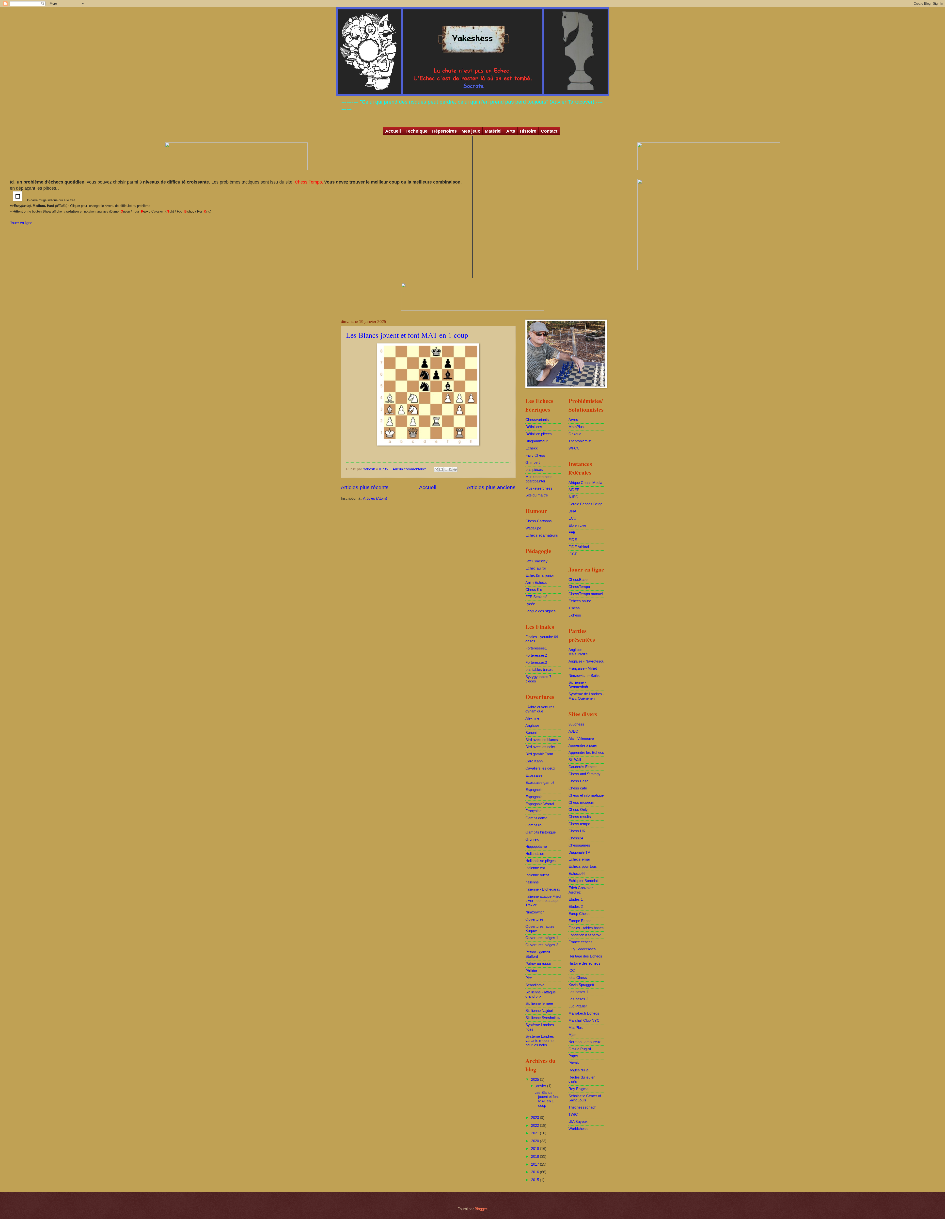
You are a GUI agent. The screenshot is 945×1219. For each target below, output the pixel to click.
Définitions (533, 427)
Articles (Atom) (375, 498)
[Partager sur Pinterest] (455, 469)
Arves (573, 420)
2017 (535, 1164)
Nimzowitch (534, 912)
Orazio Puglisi (579, 1049)
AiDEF (573, 490)
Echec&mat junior (539, 575)
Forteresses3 (536, 662)
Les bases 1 (578, 992)
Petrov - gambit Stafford (537, 954)
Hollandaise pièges (540, 861)
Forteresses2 (536, 655)
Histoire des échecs (584, 963)
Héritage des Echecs (585, 956)
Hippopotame (536, 847)
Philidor (531, 971)
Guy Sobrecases (582, 949)
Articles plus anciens (491, 487)
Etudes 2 (575, 907)
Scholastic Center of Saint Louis (584, 1098)
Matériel (493, 131)
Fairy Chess (535, 455)
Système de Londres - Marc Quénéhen (586, 696)
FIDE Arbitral (578, 547)
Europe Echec (579, 921)
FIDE (572, 540)
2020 (535, 1141)
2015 (535, 1180)
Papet (573, 1056)
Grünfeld (532, 839)
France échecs (580, 942)
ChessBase (577, 580)
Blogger (481, 1209)
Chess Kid (533, 590)
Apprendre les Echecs (586, 753)
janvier (541, 1086)
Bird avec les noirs (540, 747)
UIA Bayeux (578, 1122)
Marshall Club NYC (583, 1020)
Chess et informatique (586, 795)
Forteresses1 (536, 648)
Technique (416, 131)
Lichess (574, 615)
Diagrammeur (536, 441)
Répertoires (444, 131)
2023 (535, 1118)
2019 (535, 1149)
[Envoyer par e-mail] (436, 469)
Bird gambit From (539, 754)
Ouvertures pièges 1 (541, 938)
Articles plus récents (365, 487)
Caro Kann (534, 761)
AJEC (573, 497)
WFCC (574, 448)
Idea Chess (577, 978)
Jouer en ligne (21, 223)
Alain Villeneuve (581, 739)
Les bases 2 (578, 999)
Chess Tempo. (308, 182)
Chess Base (578, 781)
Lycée (530, 604)
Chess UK (576, 831)
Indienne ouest (537, 875)
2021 (535, 1133)
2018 (535, 1156)
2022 (535, 1125)
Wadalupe (533, 528)
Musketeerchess (538, 488)
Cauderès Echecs (583, 767)
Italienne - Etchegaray (542, 889)
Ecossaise (533, 775)
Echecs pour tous (582, 866)
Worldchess (578, 1129)
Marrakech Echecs (583, 1013)
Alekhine (532, 718)
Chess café (577, 788)
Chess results (579, 817)
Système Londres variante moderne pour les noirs (539, 1040)
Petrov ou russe (538, 964)
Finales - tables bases (586, 928)
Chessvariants (537, 420)
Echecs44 (576, 874)
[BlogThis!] (441, 469)
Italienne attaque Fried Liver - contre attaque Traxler (543, 901)
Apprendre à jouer (582, 745)
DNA (572, 511)
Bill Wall (574, 760)
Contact (549, 131)
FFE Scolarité (536, 597)
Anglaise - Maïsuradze (578, 652)
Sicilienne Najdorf (539, 1011)
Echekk (531, 448)
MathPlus (576, 427)
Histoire (528, 131)
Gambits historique (540, 832)
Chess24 (575, 838)
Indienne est (535, 868)
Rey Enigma (578, 1089)
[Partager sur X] (445, 469)
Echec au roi (535, 568)
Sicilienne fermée (539, 1003)
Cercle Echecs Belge (585, 504)
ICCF (572, 554)
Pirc (528, 978)
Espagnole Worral (539, 804)
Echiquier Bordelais (583, 881)
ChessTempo (579, 587)
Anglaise (532, 725)
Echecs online (579, 601)
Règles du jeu (579, 1070)
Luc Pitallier (577, 1006)
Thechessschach (582, 1107)
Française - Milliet (582, 668)
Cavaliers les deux (540, 768)
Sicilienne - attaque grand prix (540, 994)
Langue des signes (540, 611)
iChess (574, 608)
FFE (571, 533)
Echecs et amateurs (541, 535)
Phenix (574, 1063)
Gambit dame (536, 818)
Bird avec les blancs (541, 740)
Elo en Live (577, 525)
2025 (535, 1079)
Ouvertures (534, 919)
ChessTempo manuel (585, 594)
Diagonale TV (579, 852)
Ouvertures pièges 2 (541, 945)
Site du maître (536, 495)
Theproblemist (579, 441)
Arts (510, 131)
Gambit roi (533, 825)
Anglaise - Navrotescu (586, 661)
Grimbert (532, 462)
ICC (571, 970)
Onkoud (574, 434)
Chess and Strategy (584, 774)
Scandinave (534, 985)
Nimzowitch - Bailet (583, 676)
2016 (535, 1172)
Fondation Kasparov (584, 935)
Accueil (393, 131)
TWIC (573, 1114)
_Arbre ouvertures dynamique (539, 709)
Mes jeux (470, 131)
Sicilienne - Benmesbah (578, 684)
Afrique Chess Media (585, 483)
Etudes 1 (575, 899)
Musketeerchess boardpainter (538, 479)
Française (533, 811)
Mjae (572, 1035)
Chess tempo (579, 824)
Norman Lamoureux (584, 1042)
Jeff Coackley (536, 561)
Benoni (530, 733)
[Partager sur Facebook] (450, 469)
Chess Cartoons (538, 521)
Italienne (532, 882)
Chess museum (581, 802)
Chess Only (578, 810)
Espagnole (533, 790)
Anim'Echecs (536, 583)
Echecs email (579, 859)
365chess (576, 724)
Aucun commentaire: (410, 469)
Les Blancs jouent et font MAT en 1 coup (407, 335)
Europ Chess (579, 914)
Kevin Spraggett (581, 985)
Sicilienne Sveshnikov (543, 1018)
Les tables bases (539, 670)
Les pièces (534, 470)
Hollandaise (534, 854)
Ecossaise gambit (539, 783)
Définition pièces (538, 434)
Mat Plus (575, 1028)
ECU (572, 518)
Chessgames (579, 845)
